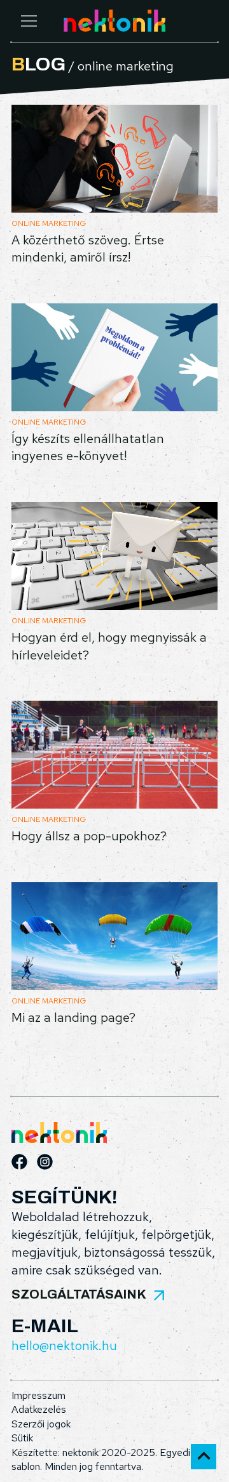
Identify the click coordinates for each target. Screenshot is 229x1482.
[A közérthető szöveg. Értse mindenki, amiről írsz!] (114, 159)
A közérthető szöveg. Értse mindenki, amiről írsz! (87, 249)
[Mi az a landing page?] (114, 936)
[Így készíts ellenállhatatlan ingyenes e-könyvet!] (114, 357)
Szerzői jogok (41, 1424)
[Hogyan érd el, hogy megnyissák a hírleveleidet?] (114, 556)
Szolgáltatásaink (78, 1294)
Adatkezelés (38, 1409)
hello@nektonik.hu (64, 1345)
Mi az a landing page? (73, 1017)
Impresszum (38, 1395)
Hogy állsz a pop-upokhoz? (89, 836)
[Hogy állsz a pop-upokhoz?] (114, 755)
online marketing (48, 223)
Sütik (22, 1438)
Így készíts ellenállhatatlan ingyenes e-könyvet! (87, 447)
